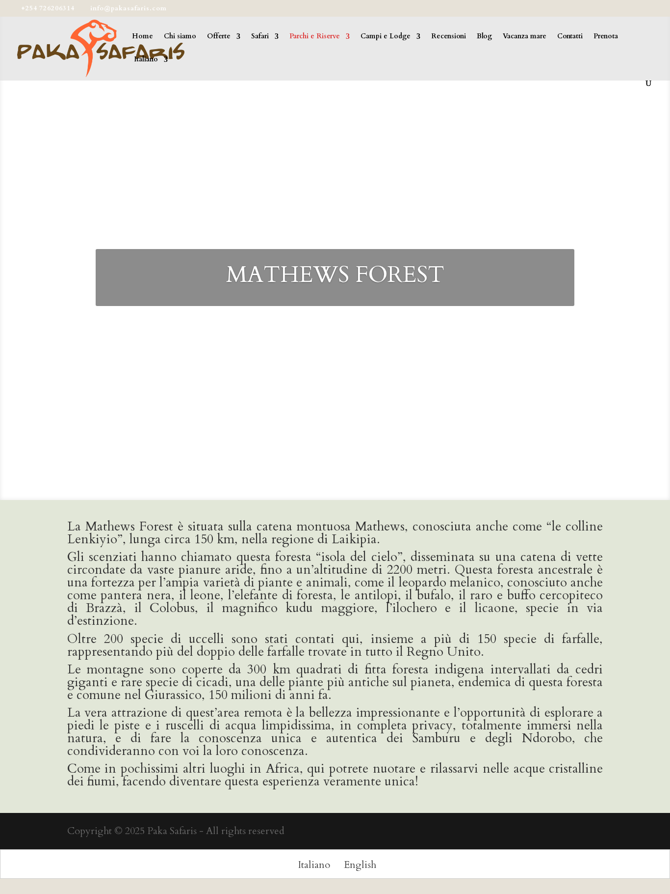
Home (142, 37)
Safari (260, 37)
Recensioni (448, 37)
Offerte (219, 37)
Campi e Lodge (386, 37)
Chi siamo (180, 37)
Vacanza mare (524, 37)
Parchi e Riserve (314, 37)
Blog (484, 37)
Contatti (570, 37)
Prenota (605, 37)
